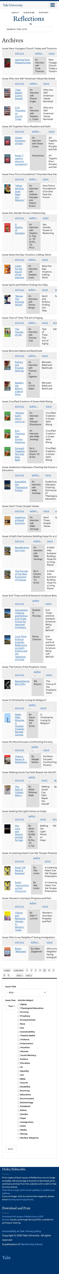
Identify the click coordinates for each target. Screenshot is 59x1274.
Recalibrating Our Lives (22, 549)
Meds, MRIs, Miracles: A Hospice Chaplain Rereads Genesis (20, 724)
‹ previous (18, 970)
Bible (22, 1079)
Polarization (26, 1043)
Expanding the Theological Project (21, 486)
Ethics (23, 1110)
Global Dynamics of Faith (20, 140)
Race (22, 1024)
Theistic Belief (27, 1035)
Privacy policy (33, 1231)
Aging (23, 1004)
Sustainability (27, 1031)
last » (29, 975)
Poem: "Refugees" (20, 950)
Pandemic (25, 1106)
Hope (23, 1118)
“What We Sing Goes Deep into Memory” (20, 193)
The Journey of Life (19, 332)
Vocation (25, 1047)
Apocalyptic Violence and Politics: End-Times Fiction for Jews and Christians (21, 619)
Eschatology (26, 1102)
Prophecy (25, 1016)
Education (25, 1094)
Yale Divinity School (31, 1244)
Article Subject (25, 1000)
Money (24, 1134)
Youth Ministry (28, 1055)
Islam (23, 1126)
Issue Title (10, 986)
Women (24, 1051)
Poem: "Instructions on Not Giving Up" (22, 887)
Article (19, 53)
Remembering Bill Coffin (22, 683)
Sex (22, 1028)
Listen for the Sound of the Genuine (19, 272)
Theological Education (32, 1008)
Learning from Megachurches (23, 61)
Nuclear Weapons (29, 1138)
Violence (24, 1039)
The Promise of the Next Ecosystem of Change (21, 575)
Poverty (24, 1012)
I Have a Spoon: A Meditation (21, 759)
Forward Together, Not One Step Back (20, 454)
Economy (25, 1090)
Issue (52, 53)
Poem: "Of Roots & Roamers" (20, 870)
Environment (27, 1098)
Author (38, 53)
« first (7, 970)
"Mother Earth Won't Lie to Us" (20, 417)
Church (24, 1082)
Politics (24, 1059)
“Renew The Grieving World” (19, 300)
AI (21, 1067)
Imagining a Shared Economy (20, 520)
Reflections (29, 18)
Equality (24, 1071)
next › (20, 975)
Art (22, 1075)
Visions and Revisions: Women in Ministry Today (20, 921)
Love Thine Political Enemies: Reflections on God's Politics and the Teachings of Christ (21, 648)
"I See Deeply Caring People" (19, 94)
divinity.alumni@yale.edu (20, 1199)
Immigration (26, 1122)
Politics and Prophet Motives (19, 366)
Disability (25, 1086)
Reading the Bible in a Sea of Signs (19, 388)
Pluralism (25, 1063)
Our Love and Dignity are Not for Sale (19, 833)
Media (23, 1130)
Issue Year (10, 1000)
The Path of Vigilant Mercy (19, 791)
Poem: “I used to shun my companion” (21, 160)
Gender (24, 1114)
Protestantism (28, 1020)
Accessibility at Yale (13, 1231)
